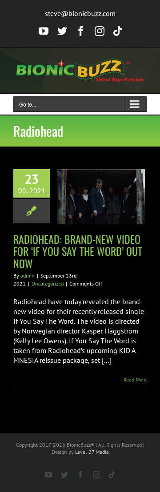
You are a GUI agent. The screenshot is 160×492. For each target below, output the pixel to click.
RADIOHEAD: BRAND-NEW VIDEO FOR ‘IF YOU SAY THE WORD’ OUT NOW (77, 251)
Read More (135, 379)
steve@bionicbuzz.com (80, 13)
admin (27, 275)
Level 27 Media (92, 451)
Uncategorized (48, 283)
